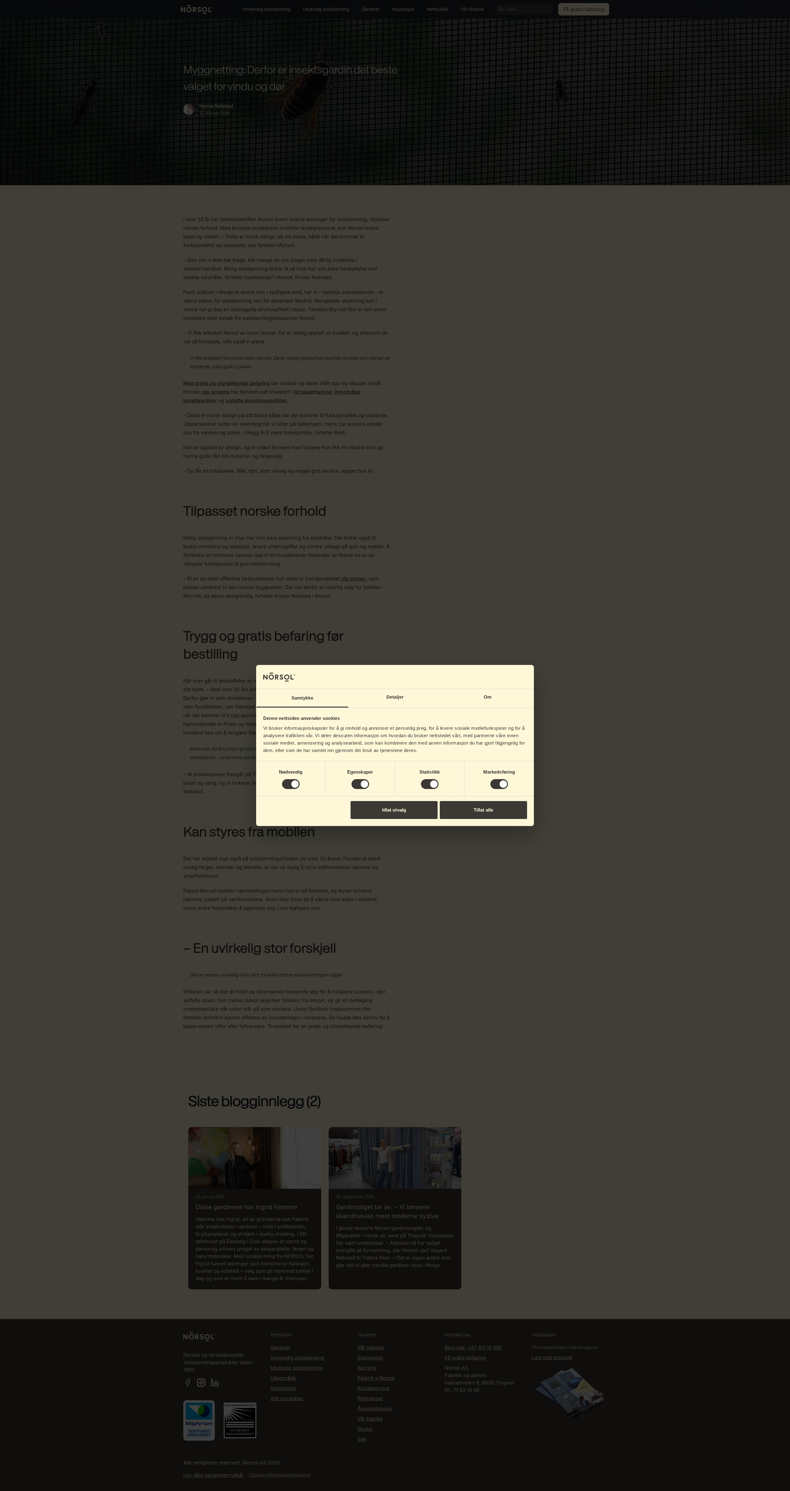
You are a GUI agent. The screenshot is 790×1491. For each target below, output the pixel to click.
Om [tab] (487, 697)
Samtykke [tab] (303, 698)
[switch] (360, 784)
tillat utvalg (394, 809)
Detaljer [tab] (395, 697)
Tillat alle (483, 809)
